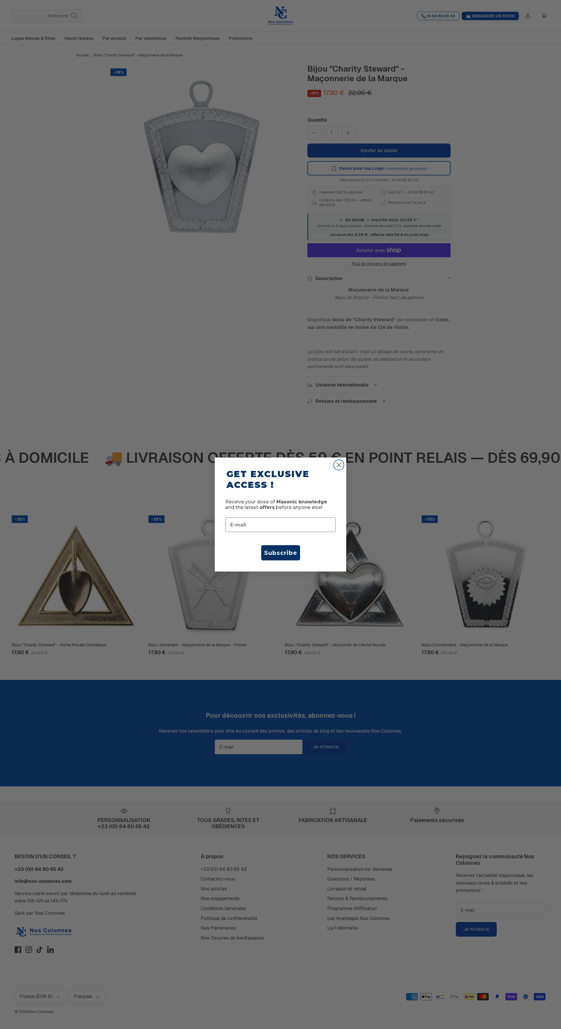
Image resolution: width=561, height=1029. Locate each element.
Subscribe (280, 552)
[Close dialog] (339, 465)
